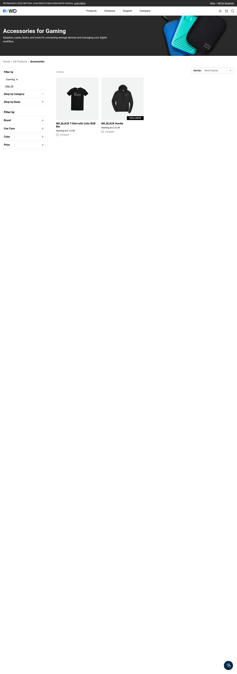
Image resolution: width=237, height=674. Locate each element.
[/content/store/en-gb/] (9, 11)
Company (145, 10)
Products (91, 10)
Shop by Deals (12, 102)
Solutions (109, 10)
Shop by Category (14, 94)
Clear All (9, 86)
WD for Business (226, 3)
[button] (220, 12)
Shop (212, 3)
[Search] (232, 10)
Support (127, 10)
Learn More (79, 3)
